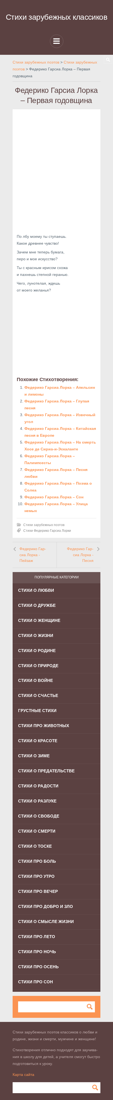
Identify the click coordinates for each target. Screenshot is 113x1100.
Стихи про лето (36, 936)
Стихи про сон (35, 981)
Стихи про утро (36, 876)
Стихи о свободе (38, 816)
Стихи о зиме (34, 755)
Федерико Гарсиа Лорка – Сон (53, 497)
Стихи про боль (37, 861)
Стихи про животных (43, 725)
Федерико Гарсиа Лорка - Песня (80, 555)
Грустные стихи (37, 710)
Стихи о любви (36, 590)
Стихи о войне (35, 680)
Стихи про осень (38, 966)
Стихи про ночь (37, 951)
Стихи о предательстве (46, 770)
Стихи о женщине (39, 620)
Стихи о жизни (35, 635)
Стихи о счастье (38, 695)
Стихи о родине (37, 650)
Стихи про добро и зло (45, 906)
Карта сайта (23, 1074)
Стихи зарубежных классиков (56, 17)
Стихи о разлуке (37, 801)
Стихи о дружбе (37, 605)
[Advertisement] (56, 169)
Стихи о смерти (36, 831)
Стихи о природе (38, 665)
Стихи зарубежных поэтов (43, 525)
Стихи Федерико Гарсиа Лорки (47, 531)
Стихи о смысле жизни (46, 921)
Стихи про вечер (38, 891)
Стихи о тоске (35, 846)
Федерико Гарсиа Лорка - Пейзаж (32, 555)
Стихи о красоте (37, 740)
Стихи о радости (38, 786)
